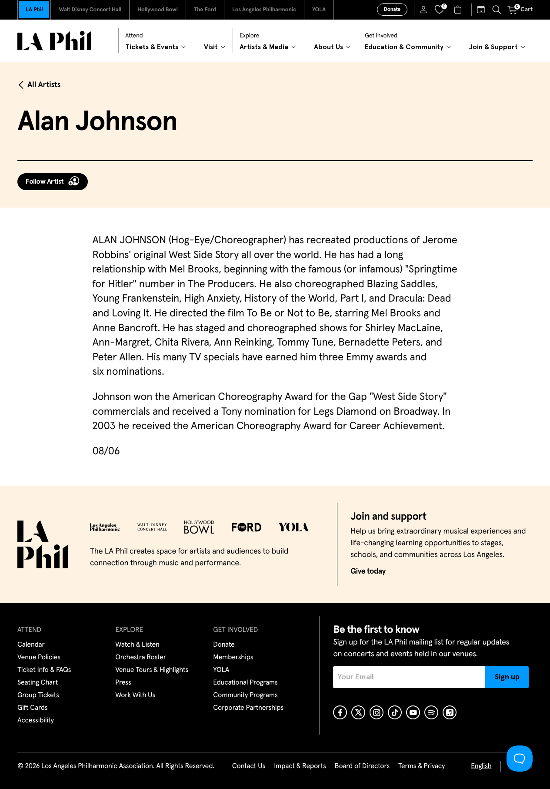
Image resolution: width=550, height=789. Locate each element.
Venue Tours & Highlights (151, 670)
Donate (392, 9)
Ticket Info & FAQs (44, 670)
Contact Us (248, 766)
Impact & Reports (300, 766)
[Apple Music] (450, 712)
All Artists (43, 85)
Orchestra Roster (140, 657)
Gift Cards (32, 708)
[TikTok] (395, 712)
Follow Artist (45, 181)
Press (123, 682)
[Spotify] (431, 712)
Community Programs (245, 695)
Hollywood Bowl (157, 10)
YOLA (319, 10)
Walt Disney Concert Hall (90, 10)
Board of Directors (362, 766)
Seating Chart (37, 682)
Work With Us (135, 695)
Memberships (233, 657)
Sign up (507, 677)
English (481, 766)
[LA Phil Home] (54, 40)
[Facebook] (340, 712)
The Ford (205, 10)
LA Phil (34, 10)
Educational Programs (245, 682)
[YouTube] (413, 712)
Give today (368, 571)
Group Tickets (38, 695)
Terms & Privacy (421, 766)
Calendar (31, 644)
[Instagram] (376, 712)
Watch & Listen (137, 644)
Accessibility (35, 720)
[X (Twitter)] (358, 712)
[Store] (459, 9)
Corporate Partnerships (248, 708)
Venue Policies (38, 657)
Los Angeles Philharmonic (264, 10)
